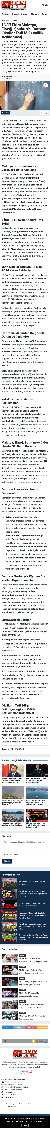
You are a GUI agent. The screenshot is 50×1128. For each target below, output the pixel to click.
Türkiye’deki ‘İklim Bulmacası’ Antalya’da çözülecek (33, 960)
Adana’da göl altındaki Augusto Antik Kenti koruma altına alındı (35, 803)
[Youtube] (31, 1072)
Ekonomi (35, 14)
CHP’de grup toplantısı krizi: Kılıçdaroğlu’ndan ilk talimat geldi (36, 825)
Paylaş (7, 112)
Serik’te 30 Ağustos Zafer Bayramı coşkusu (33, 1017)
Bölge (22, 978)
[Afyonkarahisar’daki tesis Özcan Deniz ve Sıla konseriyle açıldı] (37, 770)
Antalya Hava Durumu (13, 1082)
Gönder (7, 861)
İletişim (23, 1104)
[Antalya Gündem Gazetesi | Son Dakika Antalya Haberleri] (14, 5)
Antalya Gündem (10, 1106)
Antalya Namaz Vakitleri (14, 1084)
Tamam (25, 1125)
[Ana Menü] (46, 6)
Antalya (5, 14)
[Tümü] (47, 949)
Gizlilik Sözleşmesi (11, 1104)
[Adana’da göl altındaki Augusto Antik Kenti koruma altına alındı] (37, 793)
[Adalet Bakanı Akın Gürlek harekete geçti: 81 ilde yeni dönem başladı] (13, 770)
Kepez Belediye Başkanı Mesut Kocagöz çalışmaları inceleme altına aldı (32, 1006)
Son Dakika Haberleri (12, 1095)
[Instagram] (27, 1072)
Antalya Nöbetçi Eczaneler (15, 1079)
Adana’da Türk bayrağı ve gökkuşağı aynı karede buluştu (12, 803)
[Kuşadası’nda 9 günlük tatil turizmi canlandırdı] (13, 815)
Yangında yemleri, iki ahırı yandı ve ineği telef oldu (33, 983)
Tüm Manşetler (10, 1092)
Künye (32, 1104)
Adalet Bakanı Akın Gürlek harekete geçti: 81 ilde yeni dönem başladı (12, 780)
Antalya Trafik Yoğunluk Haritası (16, 1087)
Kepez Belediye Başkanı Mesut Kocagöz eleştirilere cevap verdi (32, 972)
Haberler (5, 21)
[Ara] (43, 6)
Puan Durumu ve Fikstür (13, 1090)
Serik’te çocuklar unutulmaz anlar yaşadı (29, 994)
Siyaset (24, 14)
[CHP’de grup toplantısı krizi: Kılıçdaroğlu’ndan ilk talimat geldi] (37, 815)
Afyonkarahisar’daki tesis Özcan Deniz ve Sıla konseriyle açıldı (36, 780)
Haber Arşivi (9, 1097)
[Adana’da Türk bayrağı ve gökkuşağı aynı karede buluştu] (13, 793)
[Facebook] (19, 1072)
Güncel (15, 14)
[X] (23, 1072)
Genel (44, 14)
